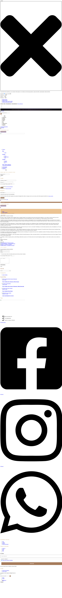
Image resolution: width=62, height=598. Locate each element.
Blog (3, 550)
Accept (2, 103)
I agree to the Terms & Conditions (7, 560)
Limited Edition (4, 166)
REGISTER (2, 197)
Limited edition (4, 123)
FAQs (3, 549)
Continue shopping (3, 131)
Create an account (8, 188)
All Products (4, 117)
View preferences (8, 103)
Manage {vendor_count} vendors (7, 101)
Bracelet (3, 119)
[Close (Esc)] (0, 176)
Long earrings (6, 156)
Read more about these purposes (7, 102)
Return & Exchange (5, 544)
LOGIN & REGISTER (4, 126)
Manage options (4, 99)
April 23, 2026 (4, 284)
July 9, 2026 (4, 279)
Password (2, 182)
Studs (5, 157)
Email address (2, 192)
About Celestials (4, 212)
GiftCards (3, 168)
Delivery (3, 543)
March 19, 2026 (4, 289)
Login (7, 199)
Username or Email (3, 180)
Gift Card (3, 124)
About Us (3, 125)
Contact (3, 542)
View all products (6, 164)
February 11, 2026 (5, 293)
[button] (31, 46)
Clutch (3, 120)
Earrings (3, 118)
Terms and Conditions (5, 570)
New (3, 122)
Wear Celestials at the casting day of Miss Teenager (10, 281)
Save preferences (14, 103)
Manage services (4, 100)
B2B (3, 541)
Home (3, 211)
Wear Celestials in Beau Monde (7, 291)
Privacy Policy (4, 571)
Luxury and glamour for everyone (8, 295)
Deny (4, 103)
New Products (4, 167)
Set (2, 121)
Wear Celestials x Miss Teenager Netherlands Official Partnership (13, 286)
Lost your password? (9, 186)
